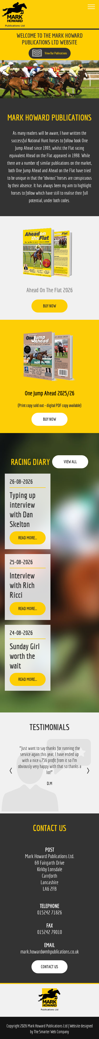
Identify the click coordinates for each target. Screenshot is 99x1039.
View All (70, 461)
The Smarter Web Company (51, 1031)
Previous (16, 774)
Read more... (27, 537)
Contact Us (49, 966)
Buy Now (49, 305)
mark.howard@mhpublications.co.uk (49, 952)
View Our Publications (55, 53)
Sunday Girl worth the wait (25, 656)
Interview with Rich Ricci (22, 585)
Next (83, 774)
